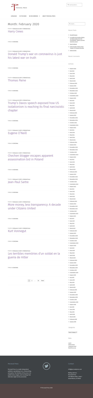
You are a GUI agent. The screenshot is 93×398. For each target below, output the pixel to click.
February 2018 (73, 319)
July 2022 (72, 189)
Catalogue (14, 16)
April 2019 (72, 285)
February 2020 (73, 260)
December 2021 (74, 206)
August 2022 (73, 186)
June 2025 (72, 103)
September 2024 (74, 125)
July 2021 (72, 218)
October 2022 (73, 181)
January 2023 (73, 174)
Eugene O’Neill (17, 133)
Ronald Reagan (73, 35)
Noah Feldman (73, 44)
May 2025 (72, 105)
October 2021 (73, 211)
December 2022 (74, 176)
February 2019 (73, 289)
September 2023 (74, 154)
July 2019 (72, 277)
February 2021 (73, 230)
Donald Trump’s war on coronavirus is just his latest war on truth (35, 56)
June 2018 (72, 309)
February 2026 (73, 83)
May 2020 (72, 253)
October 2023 (73, 152)
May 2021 (72, 223)
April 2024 (72, 137)
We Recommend (33, 16)
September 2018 (74, 302)
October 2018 (73, 299)
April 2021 (72, 226)
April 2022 (72, 196)
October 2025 (73, 93)
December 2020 (74, 235)
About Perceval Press (49, 16)
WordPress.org (72, 348)
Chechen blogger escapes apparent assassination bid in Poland (30, 157)
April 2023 (72, 167)
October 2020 (73, 240)
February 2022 (73, 201)
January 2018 (73, 321)
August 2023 (73, 157)
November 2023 (74, 149)
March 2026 (73, 81)
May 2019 (72, 282)
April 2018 (72, 314)
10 (38, 280)
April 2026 (72, 78)
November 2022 (74, 179)
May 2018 (72, 312)
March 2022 (72, 199)
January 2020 (73, 262)
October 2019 (73, 270)
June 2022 (72, 191)
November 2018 (74, 297)
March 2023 (72, 169)
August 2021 (73, 216)
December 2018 (74, 294)
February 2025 (73, 112)
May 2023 (72, 164)
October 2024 (73, 122)
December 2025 (74, 88)
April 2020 (72, 255)
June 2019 (72, 280)
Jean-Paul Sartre (18, 182)
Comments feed (72, 346)
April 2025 (72, 108)
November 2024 (74, 120)
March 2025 (72, 110)
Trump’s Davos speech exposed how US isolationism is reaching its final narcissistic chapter (36, 106)
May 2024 (72, 135)
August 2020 (73, 245)
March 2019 (72, 287)
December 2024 (74, 117)
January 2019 (73, 292)
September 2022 (74, 184)
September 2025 (74, 95)
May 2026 (72, 76)
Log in (69, 343)
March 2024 (73, 140)
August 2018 (73, 304)
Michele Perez (26, 28)
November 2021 (74, 208)
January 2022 (73, 203)
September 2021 (74, 213)
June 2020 (72, 250)
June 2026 (72, 73)
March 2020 (73, 257)
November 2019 (74, 267)
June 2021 (72, 221)
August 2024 (73, 127)
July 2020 (72, 248)
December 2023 (74, 147)
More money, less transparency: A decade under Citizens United (34, 206)
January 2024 (73, 144)
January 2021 (73, 233)
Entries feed (71, 344)
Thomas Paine (17, 80)
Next (42, 280)
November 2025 (74, 90)
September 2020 (74, 243)
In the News (22, 16)
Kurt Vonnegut (17, 231)
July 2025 (72, 100)
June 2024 (72, 132)
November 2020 (74, 238)
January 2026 (73, 85)
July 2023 (72, 159)
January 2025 (73, 115)
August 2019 (73, 275)
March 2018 (72, 316)
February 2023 (73, 171)
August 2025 (73, 98)
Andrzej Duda (73, 50)
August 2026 (73, 68)
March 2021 (72, 228)
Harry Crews (15, 31)
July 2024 (72, 130)
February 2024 (73, 142)
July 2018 (72, 307)
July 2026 (72, 71)
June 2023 (72, 162)
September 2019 (74, 272)
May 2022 (72, 194)
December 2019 (74, 265)
